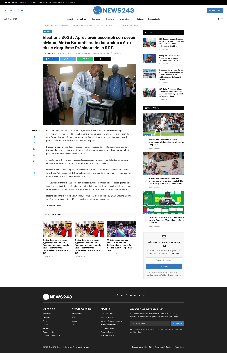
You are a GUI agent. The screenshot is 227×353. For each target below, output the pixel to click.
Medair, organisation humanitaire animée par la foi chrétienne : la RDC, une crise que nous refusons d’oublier (166, 181)
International (125, 19)
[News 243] (113, 10)
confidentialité (175, 275)
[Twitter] (34, 142)
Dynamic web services (81, 347)
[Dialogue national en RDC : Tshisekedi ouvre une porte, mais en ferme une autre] (149, 58)
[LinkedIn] (34, 161)
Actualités (81, 19)
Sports (147, 135)
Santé (146, 174)
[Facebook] (34, 136)
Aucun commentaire (102, 53)
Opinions (140, 19)
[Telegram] (34, 173)
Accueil (70, 19)
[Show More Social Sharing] (113, 59)
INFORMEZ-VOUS (215, 10)
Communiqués (154, 19)
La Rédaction (49, 53)
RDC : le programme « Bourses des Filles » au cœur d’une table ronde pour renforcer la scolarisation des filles (171, 42)
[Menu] (222, 19)
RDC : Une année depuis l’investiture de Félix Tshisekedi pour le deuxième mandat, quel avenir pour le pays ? (120, 245)
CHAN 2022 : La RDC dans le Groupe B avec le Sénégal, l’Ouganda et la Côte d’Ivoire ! (166, 220)
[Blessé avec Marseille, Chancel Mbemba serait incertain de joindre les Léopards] (163, 124)
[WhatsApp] (34, 154)
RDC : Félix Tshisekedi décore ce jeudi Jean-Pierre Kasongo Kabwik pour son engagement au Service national (171, 92)
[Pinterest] (34, 167)
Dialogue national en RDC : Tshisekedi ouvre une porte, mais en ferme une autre (170, 58)
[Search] (219, 19)
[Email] (34, 148)
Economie (96, 19)
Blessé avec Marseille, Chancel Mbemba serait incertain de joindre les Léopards (166, 142)
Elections (110, 19)
